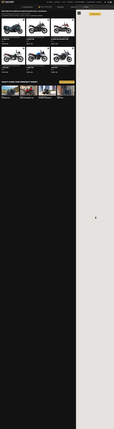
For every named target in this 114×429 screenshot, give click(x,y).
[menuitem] (50, 2)
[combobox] (29, 7)
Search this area (96, 14)
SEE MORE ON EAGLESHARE (66, 82)
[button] (13, 31)
